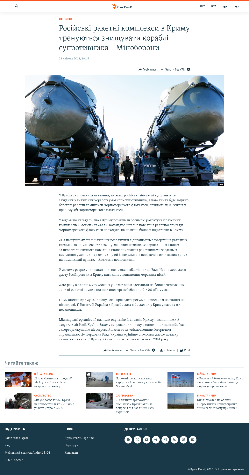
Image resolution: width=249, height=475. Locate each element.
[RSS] (174, 439)
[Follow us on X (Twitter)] (137, 439)
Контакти (71, 452)
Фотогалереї (124, 374)
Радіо (8, 445)
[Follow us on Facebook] (128, 439)
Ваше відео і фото (17, 438)
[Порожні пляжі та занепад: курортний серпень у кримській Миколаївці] (99, 379)
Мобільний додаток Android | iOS (27, 452)
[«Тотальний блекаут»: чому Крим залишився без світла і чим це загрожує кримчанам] (180, 379)
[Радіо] (237, 6)
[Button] (148, 69)
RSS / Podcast (14, 460)
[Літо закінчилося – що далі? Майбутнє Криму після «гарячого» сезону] (18, 379)
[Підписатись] (192, 439)
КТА (213, 6)
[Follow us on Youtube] (146, 439)
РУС (202, 6)
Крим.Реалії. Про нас (79, 438)
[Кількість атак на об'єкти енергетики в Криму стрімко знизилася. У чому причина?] (180, 401)
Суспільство (42, 395)
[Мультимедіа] (225, 6)
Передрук (71, 445)
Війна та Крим (43, 374)
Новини (65, 19)
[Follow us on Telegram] (156, 439)
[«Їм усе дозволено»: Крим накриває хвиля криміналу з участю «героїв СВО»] (18, 401)
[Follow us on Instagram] (165, 439)
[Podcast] (183, 439)
